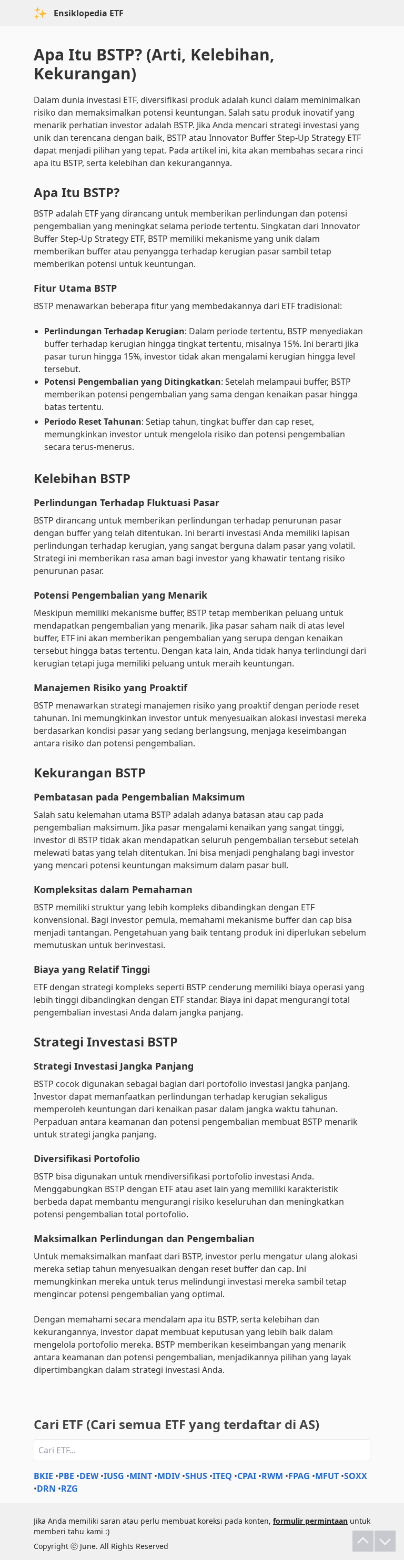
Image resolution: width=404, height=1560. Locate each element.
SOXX (355, 1476)
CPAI (246, 1476)
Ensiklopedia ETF (89, 13)
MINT (140, 1476)
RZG (69, 1488)
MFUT (327, 1476)
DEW (88, 1476)
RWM (272, 1476)
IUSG (114, 1476)
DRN (46, 1488)
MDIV (168, 1476)
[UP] (362, 1541)
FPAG (299, 1476)
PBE (66, 1476)
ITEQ (222, 1476)
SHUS (196, 1476)
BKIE (43, 1476)
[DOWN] (385, 1541)
